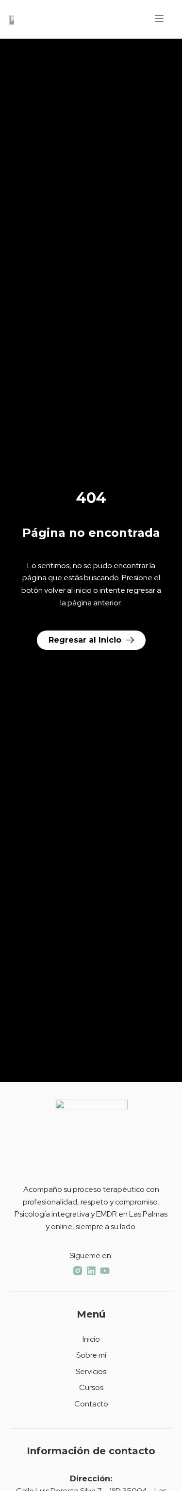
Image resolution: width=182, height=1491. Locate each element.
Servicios (91, 1371)
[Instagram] (78, 1271)
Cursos (91, 1387)
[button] (159, 19)
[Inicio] (14, 19)
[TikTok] (91, 1271)
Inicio (91, 1339)
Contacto (91, 1404)
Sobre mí (91, 1355)
